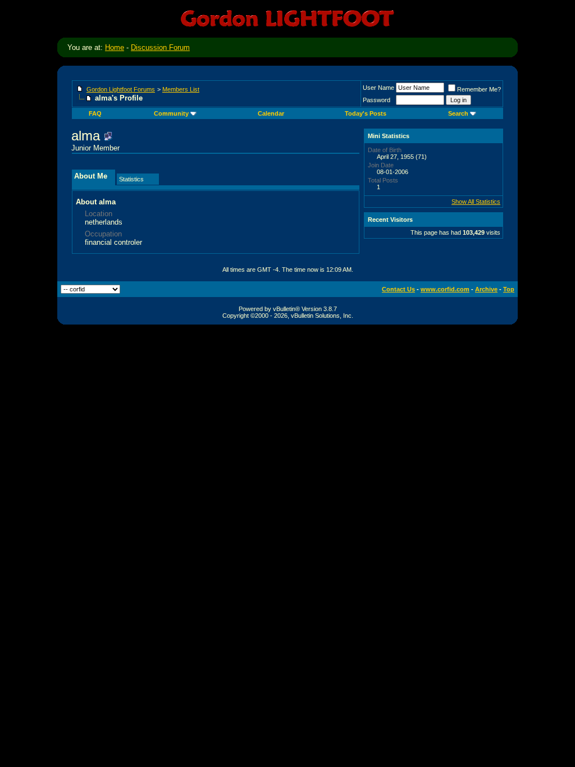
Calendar (271, 113)
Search (458, 113)
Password (376, 100)
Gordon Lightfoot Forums (120, 89)
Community (171, 113)
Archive (486, 289)
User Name (378, 87)
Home (114, 47)
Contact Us (398, 289)
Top (508, 289)
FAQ (95, 113)
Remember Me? (479, 89)
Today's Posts (365, 113)
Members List (180, 89)
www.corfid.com (445, 289)
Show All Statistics (475, 201)
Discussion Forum (160, 47)
